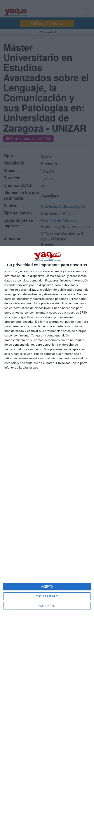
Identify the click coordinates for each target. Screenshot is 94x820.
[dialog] (47, 533)
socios (37, 271)
